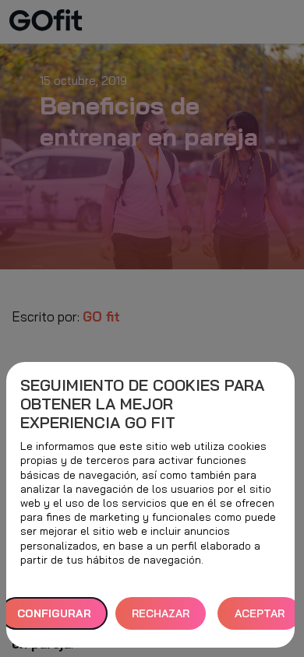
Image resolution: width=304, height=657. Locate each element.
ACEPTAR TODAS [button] (260, 618)
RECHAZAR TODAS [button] (160, 618)
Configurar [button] (54, 613)
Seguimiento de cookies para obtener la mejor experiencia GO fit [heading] (142, 404)
